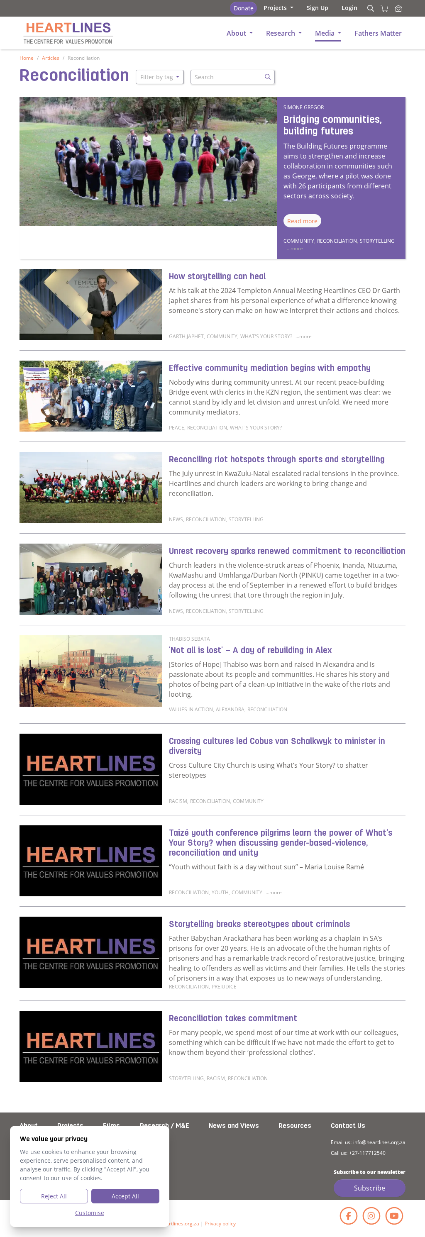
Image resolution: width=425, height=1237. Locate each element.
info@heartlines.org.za (379, 1142)
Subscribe (369, 1188)
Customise (89, 1213)
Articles (50, 57)
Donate (244, 8)
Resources (294, 1126)
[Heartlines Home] (398, 8)
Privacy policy (220, 1223)
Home (27, 57)
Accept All (125, 1196)
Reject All (54, 1196)
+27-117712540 (367, 1152)
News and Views (234, 1126)
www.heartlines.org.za (173, 1223)
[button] (278, 7)
